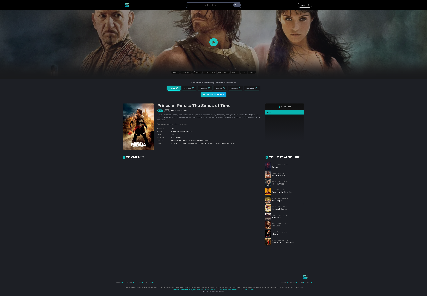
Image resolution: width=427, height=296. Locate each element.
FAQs (301, 282)
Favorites (148, 282)
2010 (172, 134)
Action (173, 131)
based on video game (190, 143)
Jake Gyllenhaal (203, 140)
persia (223, 143)
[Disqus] (193, 190)
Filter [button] (238, 5)
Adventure (181, 131)
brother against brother (210, 143)
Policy (308, 282)
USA (172, 128)
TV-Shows (129, 282)
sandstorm (231, 143)
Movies (119, 282)
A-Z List (139, 282)
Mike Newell (176, 137)
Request (283, 282)
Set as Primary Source (213, 94)
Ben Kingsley (176, 140)
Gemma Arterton (189, 140)
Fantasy (189, 131)
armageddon (176, 143)
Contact (293, 282)
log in (169, 124)
